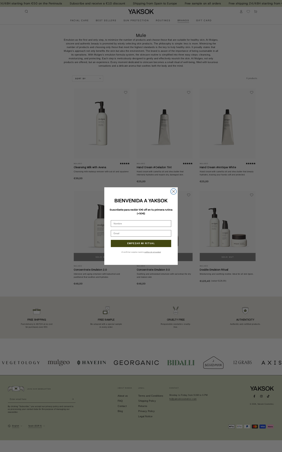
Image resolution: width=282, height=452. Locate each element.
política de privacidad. (152, 252)
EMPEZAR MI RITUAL (141, 243)
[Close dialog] (173, 191)
